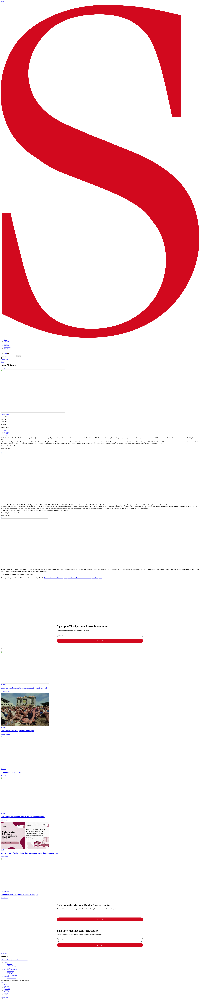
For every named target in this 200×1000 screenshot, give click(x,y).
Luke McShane (4, 368)
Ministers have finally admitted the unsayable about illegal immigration (29, 853)
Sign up (100, 640)
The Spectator (4, 953)
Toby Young (4, 898)
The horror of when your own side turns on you (19, 895)
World (2, 850)
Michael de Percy (6, 734)
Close (2, 982)
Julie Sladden (4, 820)
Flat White (3, 684)
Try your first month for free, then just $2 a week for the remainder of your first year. (73, 578)
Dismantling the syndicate (11, 772)
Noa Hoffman (4, 856)
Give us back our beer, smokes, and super (17, 731)
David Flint (4, 775)
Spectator (3, 1)
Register (3, 359)
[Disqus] (100, 600)
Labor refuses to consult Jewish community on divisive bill (24, 688)
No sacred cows (5, 891)
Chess (2, 362)
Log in (6, 359)
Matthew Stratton (5, 691)
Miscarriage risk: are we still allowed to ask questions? (23, 817)
